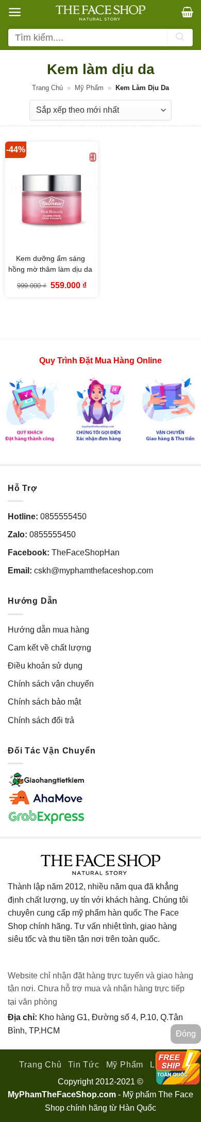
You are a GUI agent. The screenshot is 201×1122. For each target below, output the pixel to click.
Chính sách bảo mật (44, 701)
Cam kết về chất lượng (49, 647)
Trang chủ (47, 88)
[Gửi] (180, 37)
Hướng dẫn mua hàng (48, 629)
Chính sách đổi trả (41, 720)
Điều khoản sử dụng (45, 665)
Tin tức (83, 1064)
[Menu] (15, 12)
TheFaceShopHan (86, 552)
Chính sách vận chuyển (51, 683)
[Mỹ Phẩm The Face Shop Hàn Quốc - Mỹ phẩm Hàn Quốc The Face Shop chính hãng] (100, 13)
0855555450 (63, 516)
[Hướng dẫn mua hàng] (100, 409)
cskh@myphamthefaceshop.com (93, 570)
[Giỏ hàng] (187, 12)
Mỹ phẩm (89, 88)
